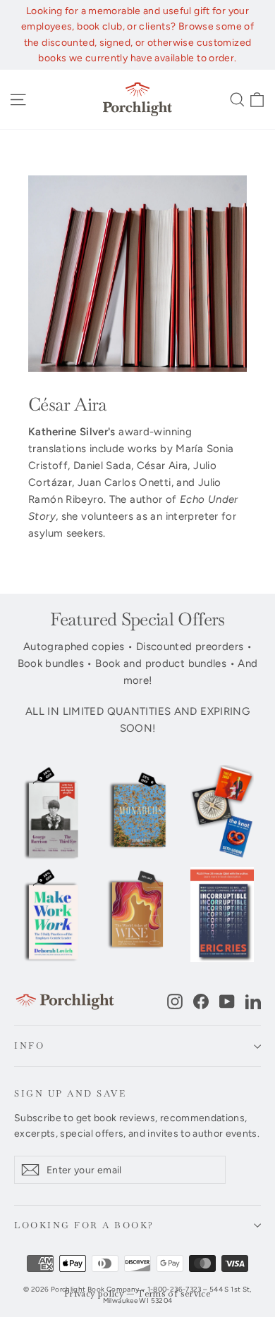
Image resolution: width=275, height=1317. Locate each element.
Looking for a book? (84, 1225)
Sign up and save (70, 1093)
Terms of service (174, 1294)
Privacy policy (94, 1294)
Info (29, 1045)
